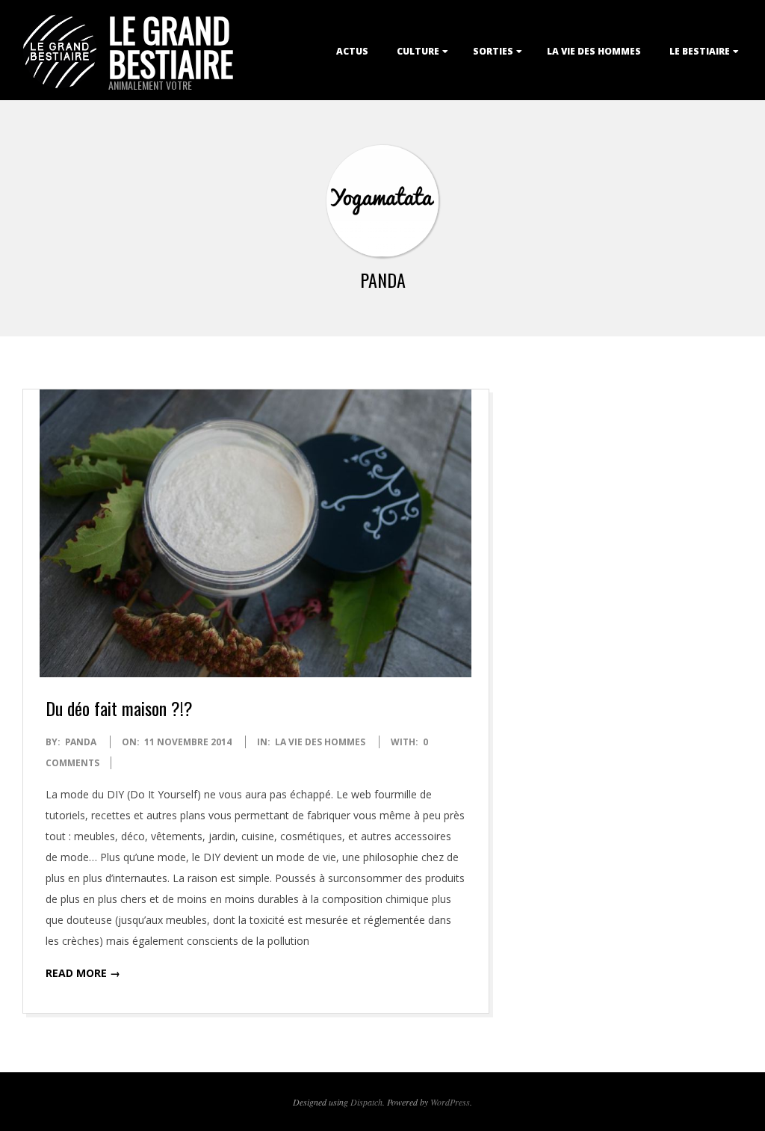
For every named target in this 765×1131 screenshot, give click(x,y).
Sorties (493, 51)
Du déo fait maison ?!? (119, 707)
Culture (418, 51)
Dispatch (366, 1102)
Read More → (83, 973)
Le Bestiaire (699, 51)
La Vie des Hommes (594, 51)
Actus (352, 51)
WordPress (450, 1102)
